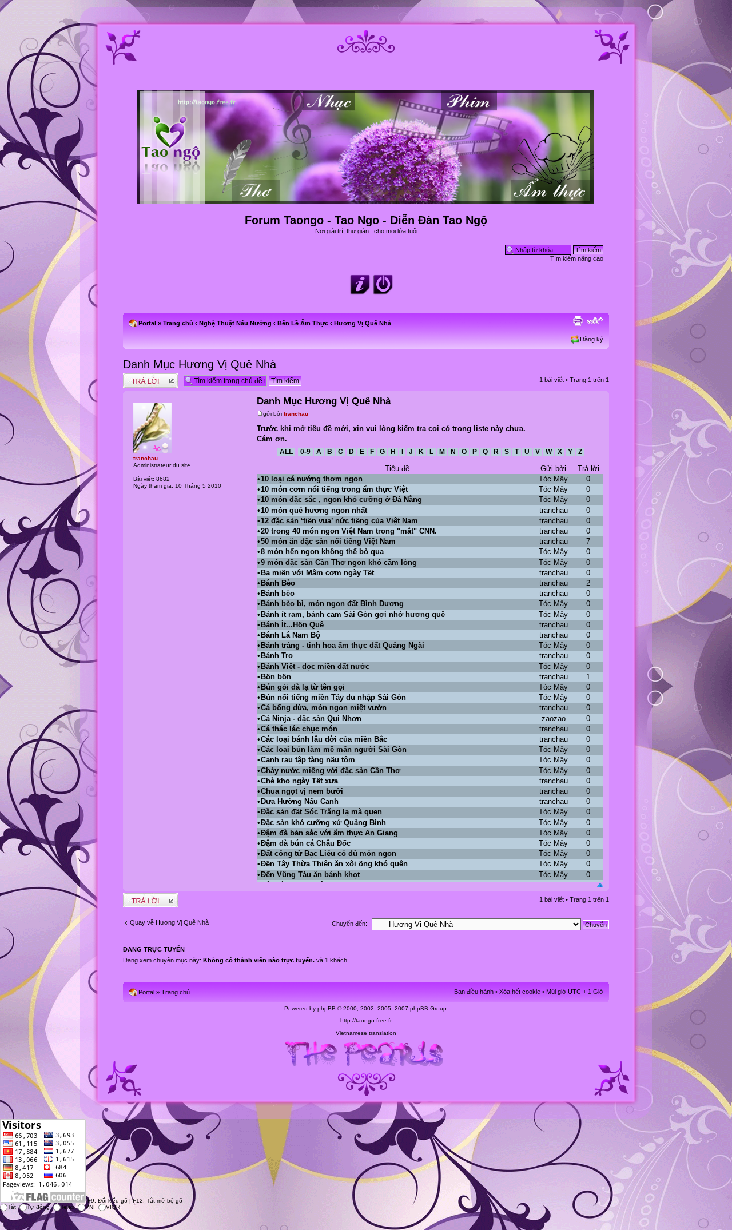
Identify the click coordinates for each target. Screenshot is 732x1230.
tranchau (296, 414)
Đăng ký (591, 339)
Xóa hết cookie (519, 991)
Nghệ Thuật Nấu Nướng (235, 323)
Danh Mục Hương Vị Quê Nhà (199, 364)
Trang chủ (178, 323)
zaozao (554, 718)
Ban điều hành (474, 991)
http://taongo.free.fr (366, 1020)
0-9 (305, 452)
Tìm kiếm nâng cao (576, 258)
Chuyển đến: (349, 923)
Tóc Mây (553, 479)
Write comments (145, 376)
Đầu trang (600, 885)
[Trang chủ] (366, 199)
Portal (147, 323)
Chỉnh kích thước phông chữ (595, 321)
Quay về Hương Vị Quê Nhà (169, 922)
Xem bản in (577, 321)
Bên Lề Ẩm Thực (302, 323)
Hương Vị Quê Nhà (362, 323)
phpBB (326, 1008)
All (286, 452)
